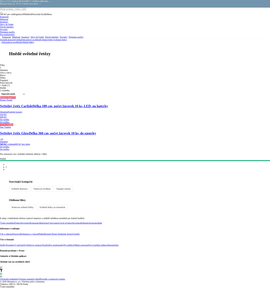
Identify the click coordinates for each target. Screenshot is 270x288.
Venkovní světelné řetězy (22, 207)
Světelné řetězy (60, 40)
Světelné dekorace (19, 189)
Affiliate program (80, 245)
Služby (3, 245)
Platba (41, 234)
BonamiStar (113, 245)
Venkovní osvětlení (41, 189)
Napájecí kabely (63, 189)
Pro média (68, 245)
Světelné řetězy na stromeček (52, 207)
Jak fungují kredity (71, 234)
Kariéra (45, 245)
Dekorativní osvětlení (30, 40)
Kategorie (10, 40)
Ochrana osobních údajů (29, 279)
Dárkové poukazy (34, 245)
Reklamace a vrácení (29, 234)
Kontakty (10, 245)
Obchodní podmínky (9, 279)
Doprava (16, 234)
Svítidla (17, 40)
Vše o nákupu (6, 234)
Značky (23, 245)
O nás (17, 245)
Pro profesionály (56, 245)
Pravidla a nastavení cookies (52, 279)
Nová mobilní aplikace (98, 245)
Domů (3, 40)
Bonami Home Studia (53, 234)
